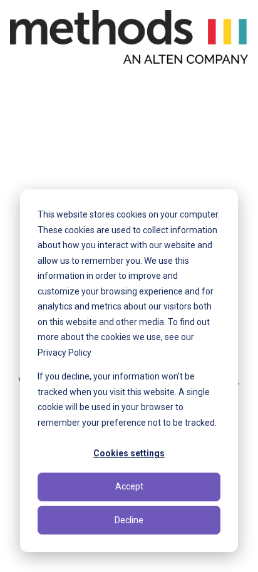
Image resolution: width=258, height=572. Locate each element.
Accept (129, 486)
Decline (129, 520)
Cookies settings (129, 453)
